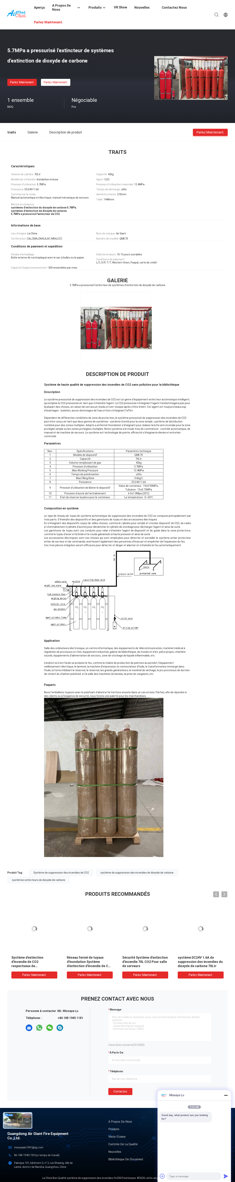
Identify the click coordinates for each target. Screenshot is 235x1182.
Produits (113, 1129)
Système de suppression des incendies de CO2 (61, 872)
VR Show (120, 7)
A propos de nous (120, 1121)
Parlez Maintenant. (22, 82)
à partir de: (117, 1052)
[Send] (226, 1176)
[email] (29, 1027)
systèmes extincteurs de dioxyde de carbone (38, 880)
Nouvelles (114, 1152)
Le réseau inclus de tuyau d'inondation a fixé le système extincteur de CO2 (145, 962)
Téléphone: (116, 1071)
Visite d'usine (117, 1136)
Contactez (120, 1091)
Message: (116, 1009)
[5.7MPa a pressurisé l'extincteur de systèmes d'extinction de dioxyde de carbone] (191, 77)
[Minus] (226, 1095)
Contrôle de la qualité (123, 1144)
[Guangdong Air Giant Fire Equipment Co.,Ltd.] (18, 13)
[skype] (60, 1027)
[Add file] (162, 1176)
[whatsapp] (39, 1027)
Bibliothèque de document (125, 1159)
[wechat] (49, 1027)
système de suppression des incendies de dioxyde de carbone (136, 872)
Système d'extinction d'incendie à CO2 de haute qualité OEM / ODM (197, 962)
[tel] (70, 1027)
